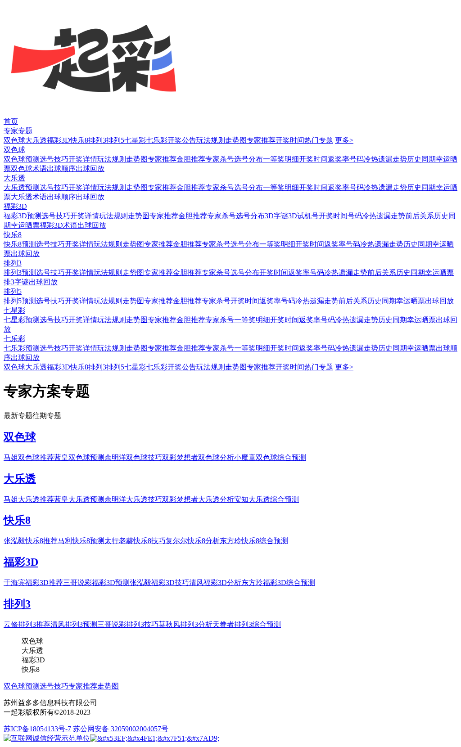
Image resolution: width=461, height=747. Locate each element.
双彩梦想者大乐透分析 (198, 499)
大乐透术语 (29, 197)
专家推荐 (261, 140)
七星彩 (135, 140)
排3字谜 (16, 282)
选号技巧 (54, 159)
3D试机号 (303, 216)
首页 (11, 121)
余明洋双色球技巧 (133, 457)
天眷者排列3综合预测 (246, 624)
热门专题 (318, 140)
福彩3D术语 (58, 225)
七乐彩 (156, 140)
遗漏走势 (392, 159)
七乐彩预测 (22, 348)
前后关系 (419, 216)
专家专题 (18, 131)
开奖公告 (181, 140)
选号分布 (248, 159)
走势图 (236, 140)
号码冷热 (363, 159)
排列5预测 (20, 301)
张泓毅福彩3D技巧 (159, 582)
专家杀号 (219, 159)
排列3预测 (20, 272)
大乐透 (36, 140)
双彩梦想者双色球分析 (198, 457)
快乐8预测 (20, 244)
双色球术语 (29, 168)
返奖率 (338, 159)
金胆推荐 (190, 159)
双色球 (14, 140)
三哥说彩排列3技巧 (127, 624)
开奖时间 (290, 140)
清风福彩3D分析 (215, 582)
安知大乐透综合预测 (266, 499)
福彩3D (58, 140)
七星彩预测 (22, 320)
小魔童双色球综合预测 (270, 457)
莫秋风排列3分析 (185, 624)
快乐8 (79, 140)
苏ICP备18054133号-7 (37, 729)
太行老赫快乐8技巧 (135, 540)
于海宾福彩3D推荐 (33, 582)
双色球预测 (22, 159)
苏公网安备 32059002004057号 (120, 729)
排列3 (97, 140)
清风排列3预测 (73, 624)
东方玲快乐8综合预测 (254, 540)
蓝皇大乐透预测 (79, 499)
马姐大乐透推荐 (29, 499)
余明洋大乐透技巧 (133, 499)
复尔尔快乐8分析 (193, 540)
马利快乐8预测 (81, 540)
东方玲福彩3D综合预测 (278, 582)
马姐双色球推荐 (29, 457)
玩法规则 (210, 140)
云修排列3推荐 (27, 624)
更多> (344, 140)
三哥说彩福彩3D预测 (96, 582)
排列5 (115, 140)
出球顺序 (61, 168)
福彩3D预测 (22, 216)
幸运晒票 (25, 225)
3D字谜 (276, 216)
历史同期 (421, 159)
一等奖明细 (281, 159)
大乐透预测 (22, 187)
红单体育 (14, 4)
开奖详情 (82, 159)
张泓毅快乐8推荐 (31, 540)
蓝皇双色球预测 (79, 457)
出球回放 (90, 168)
